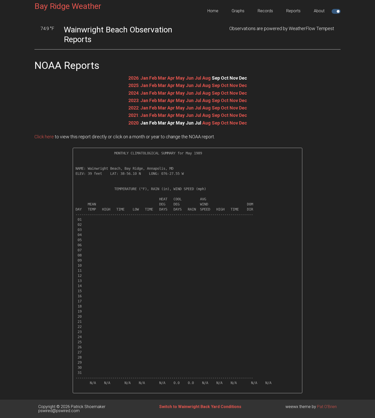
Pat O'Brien (327, 406)
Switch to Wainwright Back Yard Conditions (200, 406)
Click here (44, 136)
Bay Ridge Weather (67, 6)
